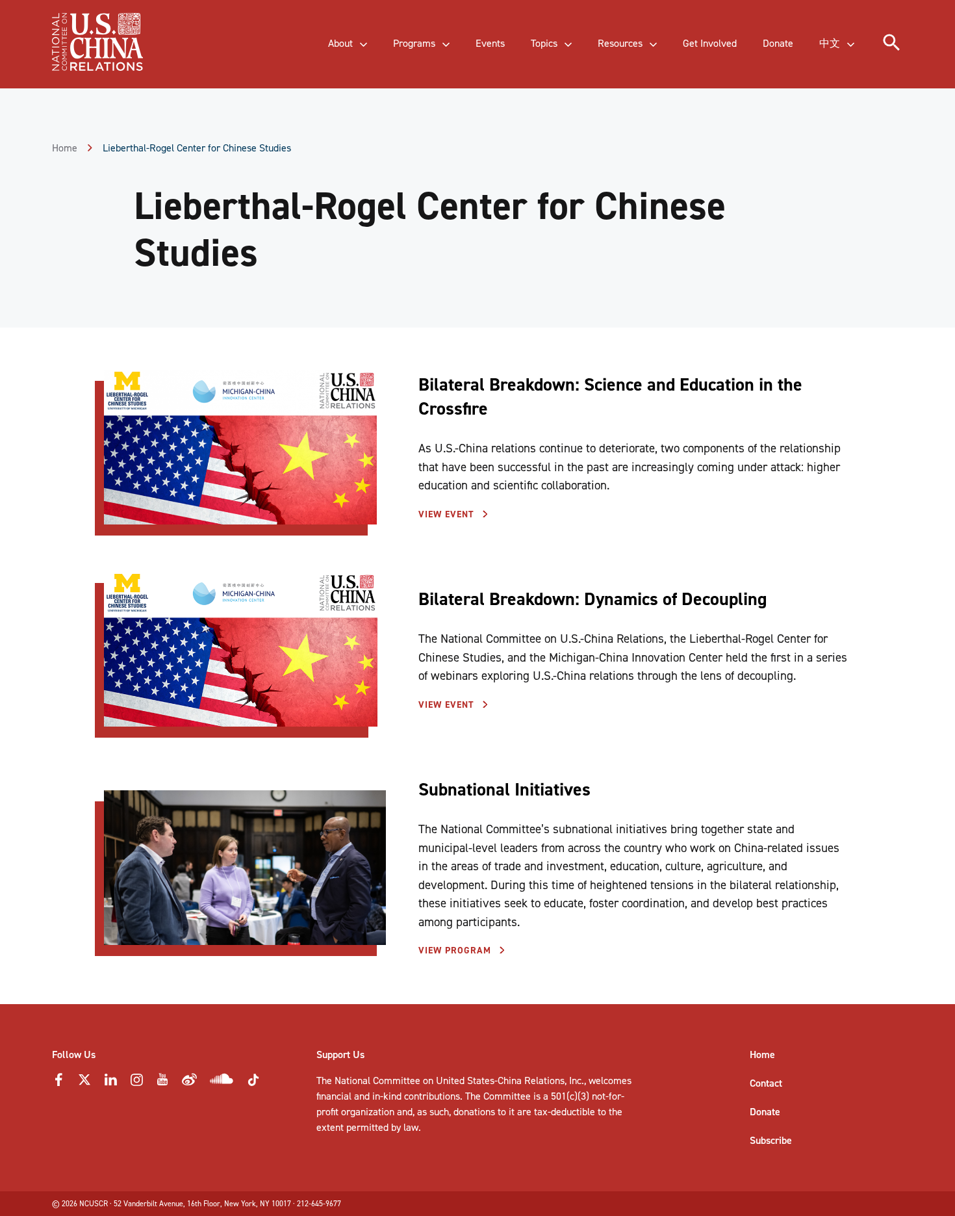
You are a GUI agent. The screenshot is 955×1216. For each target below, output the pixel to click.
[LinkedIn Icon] (110, 1083)
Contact (766, 1083)
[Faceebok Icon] (58, 1083)
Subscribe (771, 1140)
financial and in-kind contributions (388, 1096)
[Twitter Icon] (84, 1083)
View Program (456, 950)
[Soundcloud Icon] (222, 1081)
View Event (448, 514)
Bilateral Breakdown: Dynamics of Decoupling (592, 599)
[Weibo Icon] (189, 1083)
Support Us (340, 1054)
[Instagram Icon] (136, 1083)
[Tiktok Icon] (253, 1083)
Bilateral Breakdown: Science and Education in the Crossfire (610, 396)
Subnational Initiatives (504, 789)
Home (64, 148)
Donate (765, 1112)
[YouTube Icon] (162, 1083)
